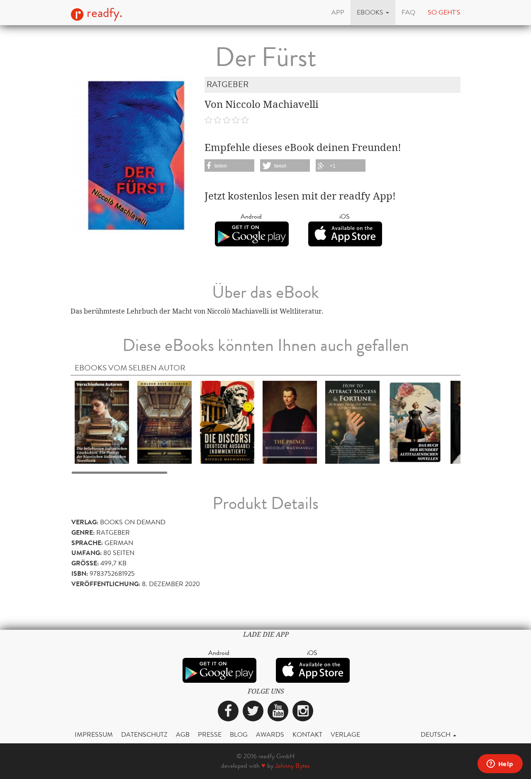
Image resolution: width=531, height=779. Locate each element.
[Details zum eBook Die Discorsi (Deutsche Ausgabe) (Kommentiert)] (227, 421)
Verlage (345, 734)
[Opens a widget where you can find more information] (500, 764)
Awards (270, 734)
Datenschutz (144, 734)
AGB (183, 734)
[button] (373, 12)
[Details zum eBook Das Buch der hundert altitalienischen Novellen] (415, 421)
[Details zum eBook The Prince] (290, 421)
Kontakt (307, 734)
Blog (239, 734)
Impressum (94, 734)
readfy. (103, 12)
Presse (210, 734)
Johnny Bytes (292, 765)
